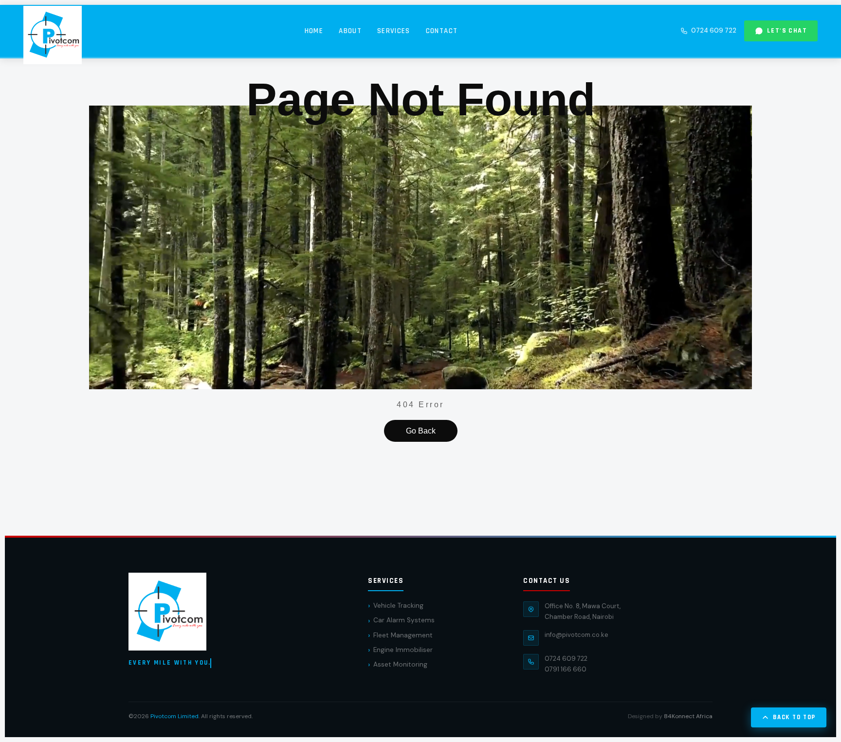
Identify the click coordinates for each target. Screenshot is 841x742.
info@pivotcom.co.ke (576, 635)
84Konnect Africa (688, 716)
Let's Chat (787, 30)
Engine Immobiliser (403, 650)
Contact (441, 31)
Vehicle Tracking (398, 605)
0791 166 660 (565, 669)
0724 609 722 (713, 30)
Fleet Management (403, 635)
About (350, 31)
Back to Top (794, 717)
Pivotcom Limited (174, 716)
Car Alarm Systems (404, 620)
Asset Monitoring (400, 664)
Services (393, 31)
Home (314, 31)
